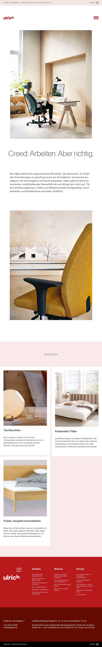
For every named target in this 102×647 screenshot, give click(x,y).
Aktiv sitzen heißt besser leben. (62, 585)
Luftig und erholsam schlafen (83, 581)
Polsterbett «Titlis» (66, 431)
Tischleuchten (12, 430)
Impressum (7, 644)
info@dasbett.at (10, 628)
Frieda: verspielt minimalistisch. (22, 521)
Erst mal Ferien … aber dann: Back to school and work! (84, 586)
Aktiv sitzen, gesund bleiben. (61, 589)
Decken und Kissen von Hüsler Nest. (39, 593)
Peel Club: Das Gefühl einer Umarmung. (61, 581)
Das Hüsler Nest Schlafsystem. (37, 575)
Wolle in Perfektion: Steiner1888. (38, 579)
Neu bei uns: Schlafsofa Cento (84, 591)
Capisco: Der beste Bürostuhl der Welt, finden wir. (60, 576)
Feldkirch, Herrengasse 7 (14, 621)
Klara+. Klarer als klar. (39, 587)
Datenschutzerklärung (19, 644)
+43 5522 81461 (10, 625)
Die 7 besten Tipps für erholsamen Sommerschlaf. (83, 576)
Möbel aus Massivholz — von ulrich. (40, 583)
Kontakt (92, 2)
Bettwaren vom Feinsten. (40, 589)
